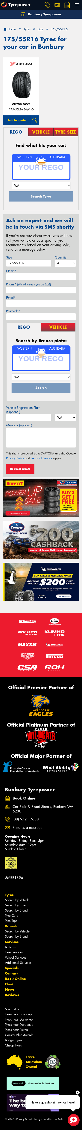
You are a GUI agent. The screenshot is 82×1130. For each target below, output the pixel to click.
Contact (11, 973)
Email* (11, 298)
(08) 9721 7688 (26, 819)
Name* (11, 271)
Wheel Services (15, 957)
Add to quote (17, 120)
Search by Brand (16, 910)
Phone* (28, 284)
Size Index (12, 1009)
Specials (12, 968)
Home (11, 29)
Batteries (10, 947)
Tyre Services (14, 952)
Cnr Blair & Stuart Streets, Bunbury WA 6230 (43, 809)
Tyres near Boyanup (18, 1014)
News (10, 989)
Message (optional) (19, 425)
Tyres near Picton (16, 1030)
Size (9, 257)
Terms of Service (41, 458)
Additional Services (18, 963)
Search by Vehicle (17, 900)
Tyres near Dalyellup (19, 1019)
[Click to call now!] (47, 5)
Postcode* (13, 311)
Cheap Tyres (13, 1045)
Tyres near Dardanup (19, 1025)
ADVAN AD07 (21, 103)
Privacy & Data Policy (28, 1119)
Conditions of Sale (53, 1119)
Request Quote (20, 469)
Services (12, 942)
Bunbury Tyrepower (44, 14)
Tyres (9, 895)
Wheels (11, 926)
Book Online (15, 979)
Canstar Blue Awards (19, 1035)
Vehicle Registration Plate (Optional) (23, 410)
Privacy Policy (15, 458)
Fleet (9, 984)
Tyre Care (11, 916)
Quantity (60, 257)
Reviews (12, 995)
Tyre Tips (11, 921)
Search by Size (15, 905)
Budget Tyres (13, 1040)
